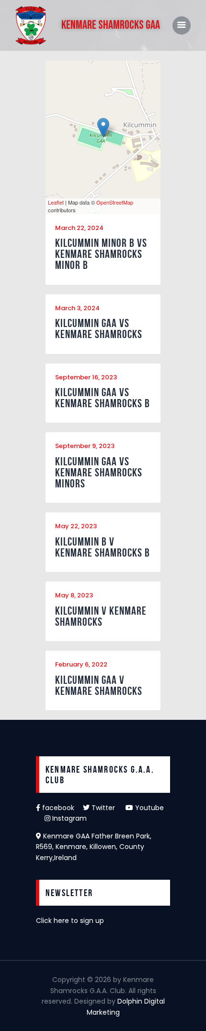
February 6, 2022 (81, 664)
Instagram (68, 818)
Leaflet (56, 202)
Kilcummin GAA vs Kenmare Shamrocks (98, 329)
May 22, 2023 (76, 526)
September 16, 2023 (86, 377)
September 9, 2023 (84, 445)
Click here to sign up (70, 920)
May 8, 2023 (74, 595)
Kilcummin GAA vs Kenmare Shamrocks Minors (98, 472)
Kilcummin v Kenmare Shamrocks (101, 617)
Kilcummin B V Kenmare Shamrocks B (102, 547)
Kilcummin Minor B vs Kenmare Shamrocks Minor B (101, 254)
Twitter (108, 808)
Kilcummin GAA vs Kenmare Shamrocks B (102, 398)
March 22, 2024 (79, 227)
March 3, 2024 (77, 308)
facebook (61, 808)
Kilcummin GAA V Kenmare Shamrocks (98, 686)
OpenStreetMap (114, 202)
